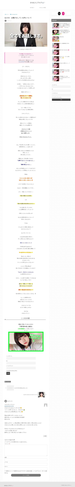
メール (6, 462)
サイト (6, 466)
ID (6, 360)
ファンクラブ (21, 61)
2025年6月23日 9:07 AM (9, 406)
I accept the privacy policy (11, 370)
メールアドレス (9, 365)
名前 (6, 457)
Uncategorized (8, 381)
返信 (45, 436)
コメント (7, 443)
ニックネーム (9, 356)
